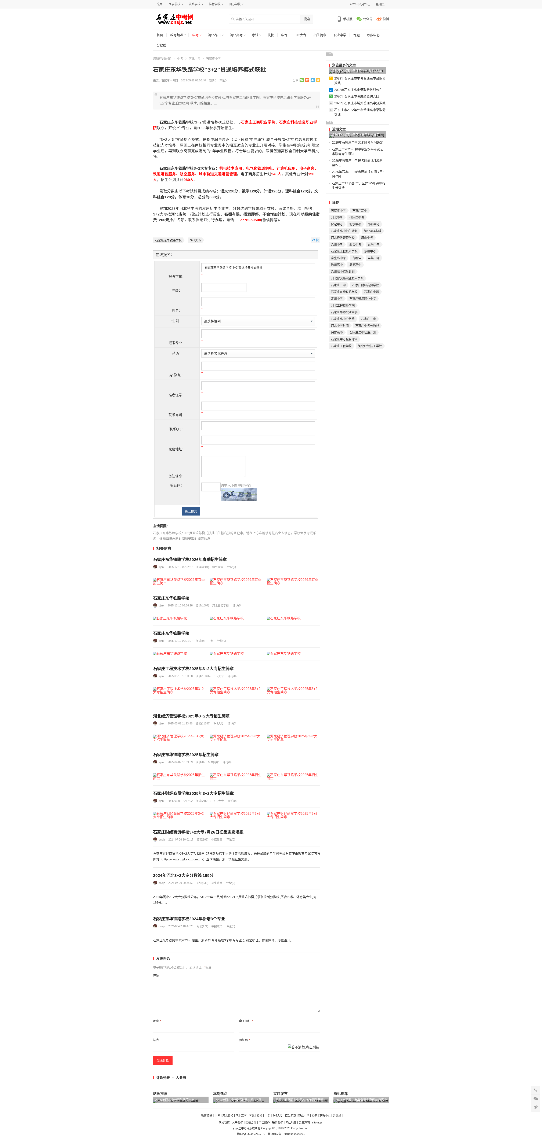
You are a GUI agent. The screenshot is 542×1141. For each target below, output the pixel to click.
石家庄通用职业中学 (362, 298)
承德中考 (370, 251)
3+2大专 (300, 35)
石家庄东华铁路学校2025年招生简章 (186, 755)
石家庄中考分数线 (367, 325)
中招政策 (216, 839)
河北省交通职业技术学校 (347, 278)
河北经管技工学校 (370, 346)
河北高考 (236, 35)
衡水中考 (355, 224)
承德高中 (355, 264)
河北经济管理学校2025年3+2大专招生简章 (191, 716)
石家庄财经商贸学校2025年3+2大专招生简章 (193, 793)
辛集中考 (374, 258)
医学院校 (174, 4)
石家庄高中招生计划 (344, 231)
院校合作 (250, 1122)
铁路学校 (194, 4)
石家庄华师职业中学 (344, 312)
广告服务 (264, 1122)
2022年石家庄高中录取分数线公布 (358, 90)
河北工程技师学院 (343, 305)
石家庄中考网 (169, 80)
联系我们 (277, 1122)
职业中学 (339, 35)
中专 (284, 35)
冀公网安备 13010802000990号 (287, 1134)
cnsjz (162, 839)
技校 (271, 35)
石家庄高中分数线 (343, 319)
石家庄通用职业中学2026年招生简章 (299, 1099)
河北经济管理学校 (343, 237)
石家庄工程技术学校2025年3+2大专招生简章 (193, 668)
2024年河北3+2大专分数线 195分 (183, 875)
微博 (386, 19)
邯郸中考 (374, 224)
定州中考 (337, 298)
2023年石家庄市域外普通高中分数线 (360, 103)
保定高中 (337, 332)
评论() (223, 80)
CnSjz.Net (297, 1128)
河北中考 (194, 58)
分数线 (161, 45)
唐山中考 (367, 237)
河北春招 (214, 35)
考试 (255, 35)
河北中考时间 (340, 325)
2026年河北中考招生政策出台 (175, 1099)
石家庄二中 (338, 285)
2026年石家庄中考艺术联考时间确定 (355, 134)
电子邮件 (246, 1021)
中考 (195, 35)
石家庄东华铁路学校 (168, 240)
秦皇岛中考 (338, 258)
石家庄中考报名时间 (344, 339)
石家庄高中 (359, 210)
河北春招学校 (220, 605)
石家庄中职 (371, 291)
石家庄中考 (213, 58)
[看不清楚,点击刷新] (303, 1047)
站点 (156, 1040)
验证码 (244, 1040)
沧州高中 (337, 264)
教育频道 (176, 35)
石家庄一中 (368, 319)
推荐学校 (215, 4)
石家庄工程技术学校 (344, 251)
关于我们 (237, 1122)
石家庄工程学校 (341, 346)
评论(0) (231, 567)
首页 (159, 4)
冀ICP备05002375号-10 (250, 1134)
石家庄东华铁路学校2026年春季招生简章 (190, 559)
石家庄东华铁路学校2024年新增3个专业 (189, 919)
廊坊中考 (374, 244)
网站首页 (224, 1122)
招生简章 (320, 35)
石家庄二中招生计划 (362, 332)
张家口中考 (356, 217)
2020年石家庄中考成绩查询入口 (356, 96)
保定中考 (337, 224)
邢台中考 (355, 244)
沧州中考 (337, 244)
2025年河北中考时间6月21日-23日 (238, 1099)
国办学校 (235, 4)
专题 (356, 35)
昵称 (157, 1021)
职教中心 (373, 35)
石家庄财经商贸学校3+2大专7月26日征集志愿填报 (198, 832)
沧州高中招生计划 (343, 271)
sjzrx (162, 567)
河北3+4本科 (372, 231)
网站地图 (290, 1122)
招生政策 (216, 883)
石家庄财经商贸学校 (365, 285)
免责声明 (304, 1122)
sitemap (317, 1122)
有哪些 (356, 258)
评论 (156, 975)
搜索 (307, 19)
